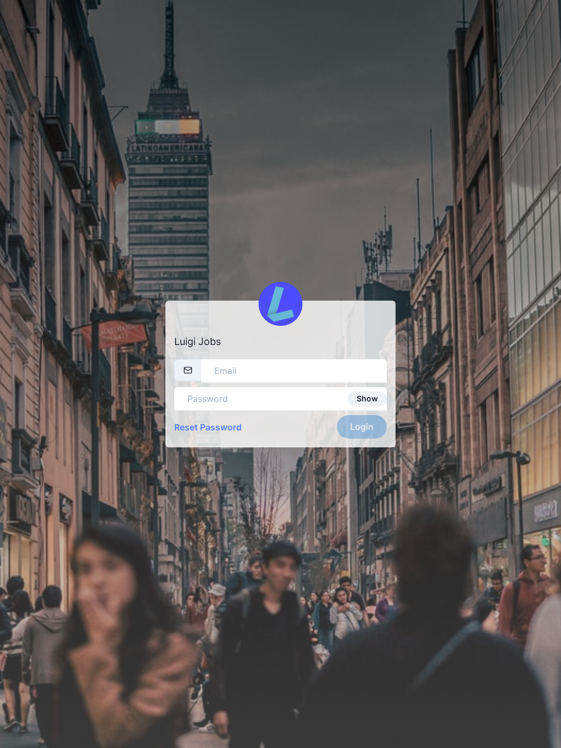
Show (367, 398)
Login (362, 426)
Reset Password (208, 427)
